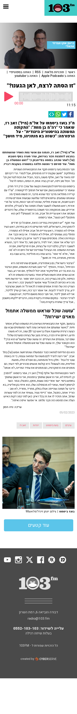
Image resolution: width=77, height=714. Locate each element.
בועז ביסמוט (52, 425)
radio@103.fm (39, 618)
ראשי (71, 72)
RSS (38, 72)
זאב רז (23, 425)
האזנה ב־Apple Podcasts (58, 75)
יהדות (36, 425)
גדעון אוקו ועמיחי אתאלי (63, 44)
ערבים (68, 425)
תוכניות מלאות (54, 72)
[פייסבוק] (70, 114)
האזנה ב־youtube (26, 75)
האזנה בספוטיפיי (20, 72)
